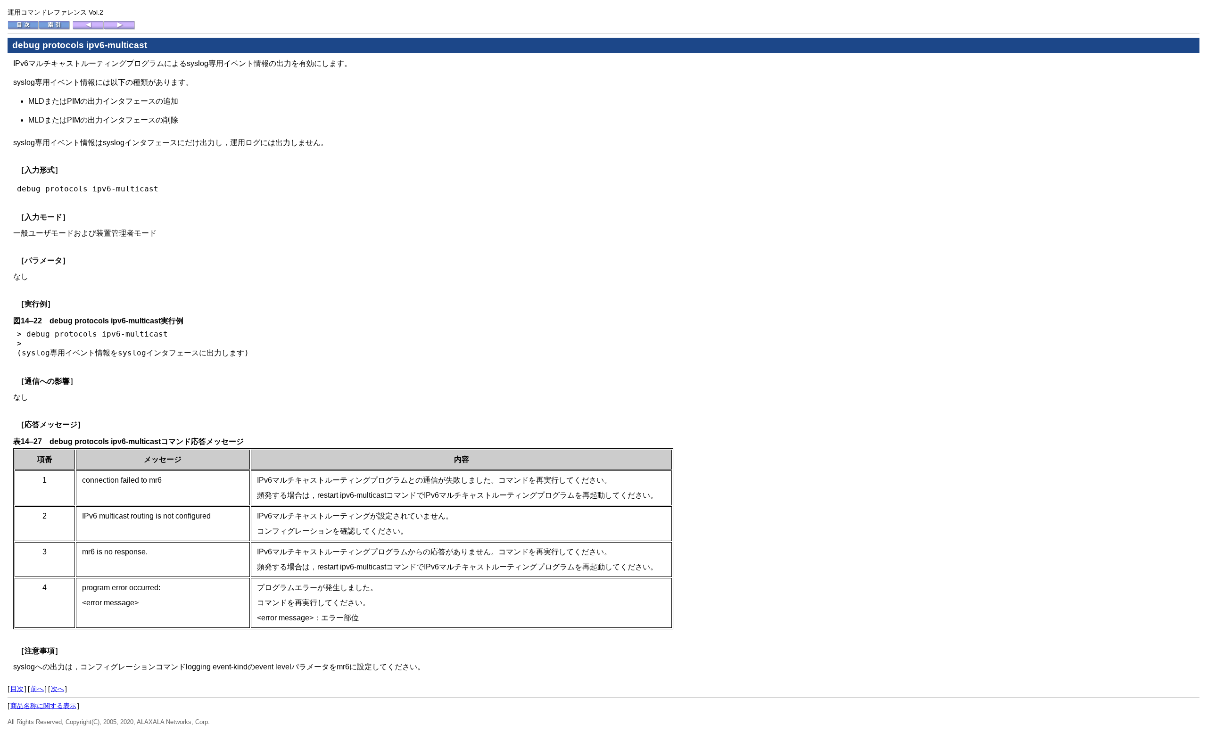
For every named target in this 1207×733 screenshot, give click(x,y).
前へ (37, 688)
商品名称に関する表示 (43, 705)
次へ (57, 688)
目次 (17, 688)
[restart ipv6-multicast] (88, 28)
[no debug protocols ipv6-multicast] (119, 28)
